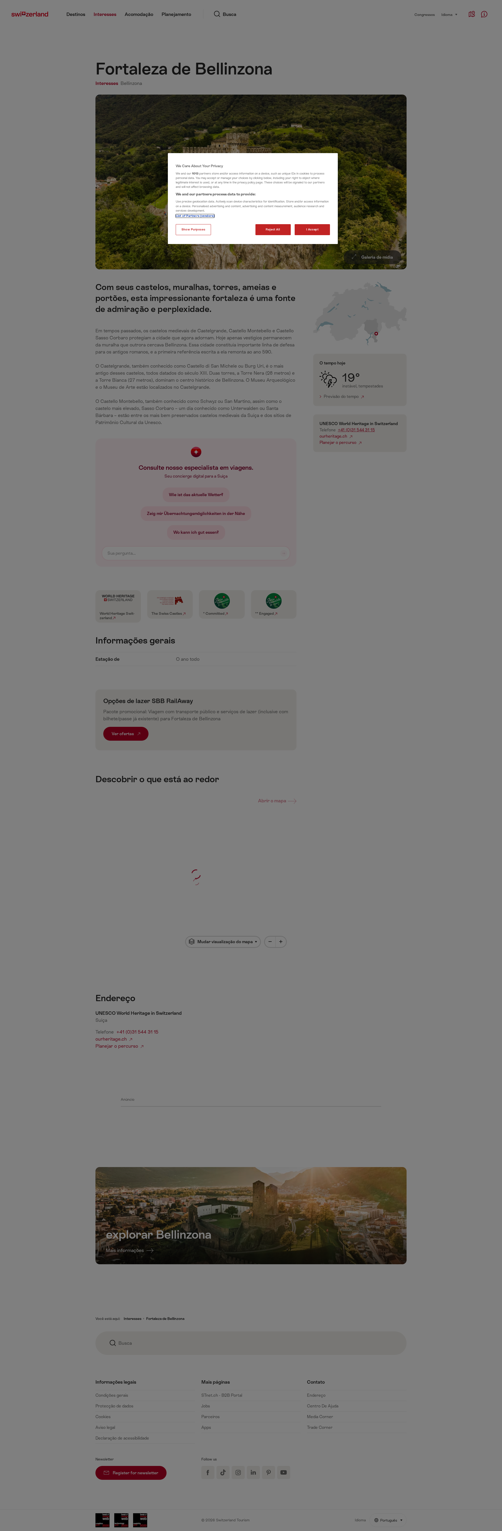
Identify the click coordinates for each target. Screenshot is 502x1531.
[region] (253, 198)
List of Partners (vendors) (195, 216)
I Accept (312, 229)
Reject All (273, 229)
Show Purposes (193, 229)
